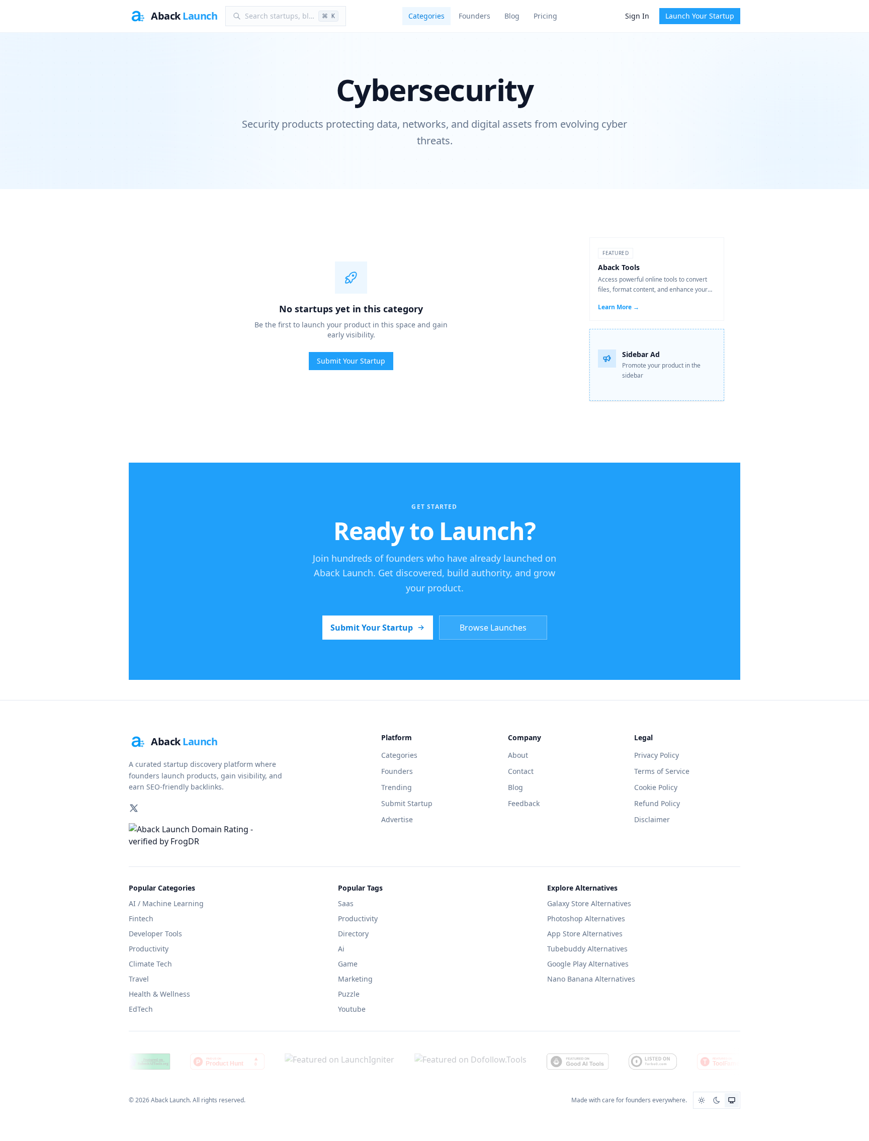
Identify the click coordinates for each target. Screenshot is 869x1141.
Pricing (545, 16)
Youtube (352, 1009)
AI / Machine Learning (166, 903)
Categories (426, 16)
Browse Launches (493, 627)
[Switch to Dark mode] (717, 1100)
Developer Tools (155, 933)
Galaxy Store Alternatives (589, 903)
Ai (341, 948)
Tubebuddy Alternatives (587, 948)
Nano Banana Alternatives (591, 979)
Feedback (524, 803)
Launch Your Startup (699, 16)
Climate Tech (150, 964)
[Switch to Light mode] (701, 1100)
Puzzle (349, 994)
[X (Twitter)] (134, 808)
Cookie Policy (655, 787)
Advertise (397, 819)
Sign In (637, 16)
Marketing (355, 979)
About (518, 755)
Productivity (148, 948)
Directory (353, 933)
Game (348, 964)
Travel (139, 979)
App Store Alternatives (585, 933)
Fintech (141, 918)
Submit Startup (406, 803)
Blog (511, 16)
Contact (521, 771)
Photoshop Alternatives (586, 918)
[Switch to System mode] (732, 1100)
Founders (474, 16)
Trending (396, 787)
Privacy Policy (656, 755)
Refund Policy (657, 803)
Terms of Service (661, 771)
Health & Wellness (159, 994)
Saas (346, 903)
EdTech (141, 1009)
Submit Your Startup (351, 361)
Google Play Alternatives (588, 964)
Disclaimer (652, 819)
